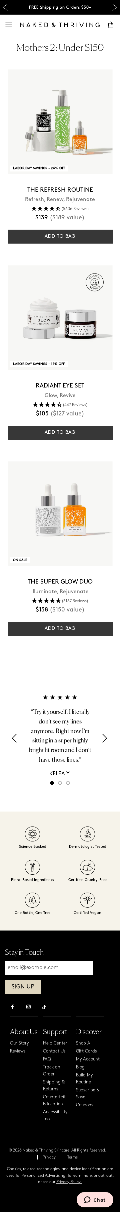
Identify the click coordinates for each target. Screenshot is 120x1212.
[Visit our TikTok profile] (44, 1006)
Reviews (18, 1051)
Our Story (19, 1043)
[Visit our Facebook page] (12, 1007)
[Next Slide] (114, 7)
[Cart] (110, 25)
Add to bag (60, 236)
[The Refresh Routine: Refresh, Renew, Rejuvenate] (60, 121)
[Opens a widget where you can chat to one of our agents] (94, 1200)
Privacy (49, 1157)
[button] (15, 740)
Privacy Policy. (69, 1182)
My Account (88, 1059)
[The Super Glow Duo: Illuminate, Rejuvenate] (60, 513)
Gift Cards (86, 1051)
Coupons (84, 1105)
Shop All (84, 1043)
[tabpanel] (60, 735)
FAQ (47, 1059)
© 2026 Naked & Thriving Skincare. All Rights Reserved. (57, 1151)
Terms (72, 1157)
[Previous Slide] (5, 7)
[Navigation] (8, 25)
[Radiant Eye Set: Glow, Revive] (60, 317)
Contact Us (54, 1051)
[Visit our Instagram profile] (28, 1007)
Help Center (55, 1043)
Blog (80, 1067)
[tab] (52, 783)
